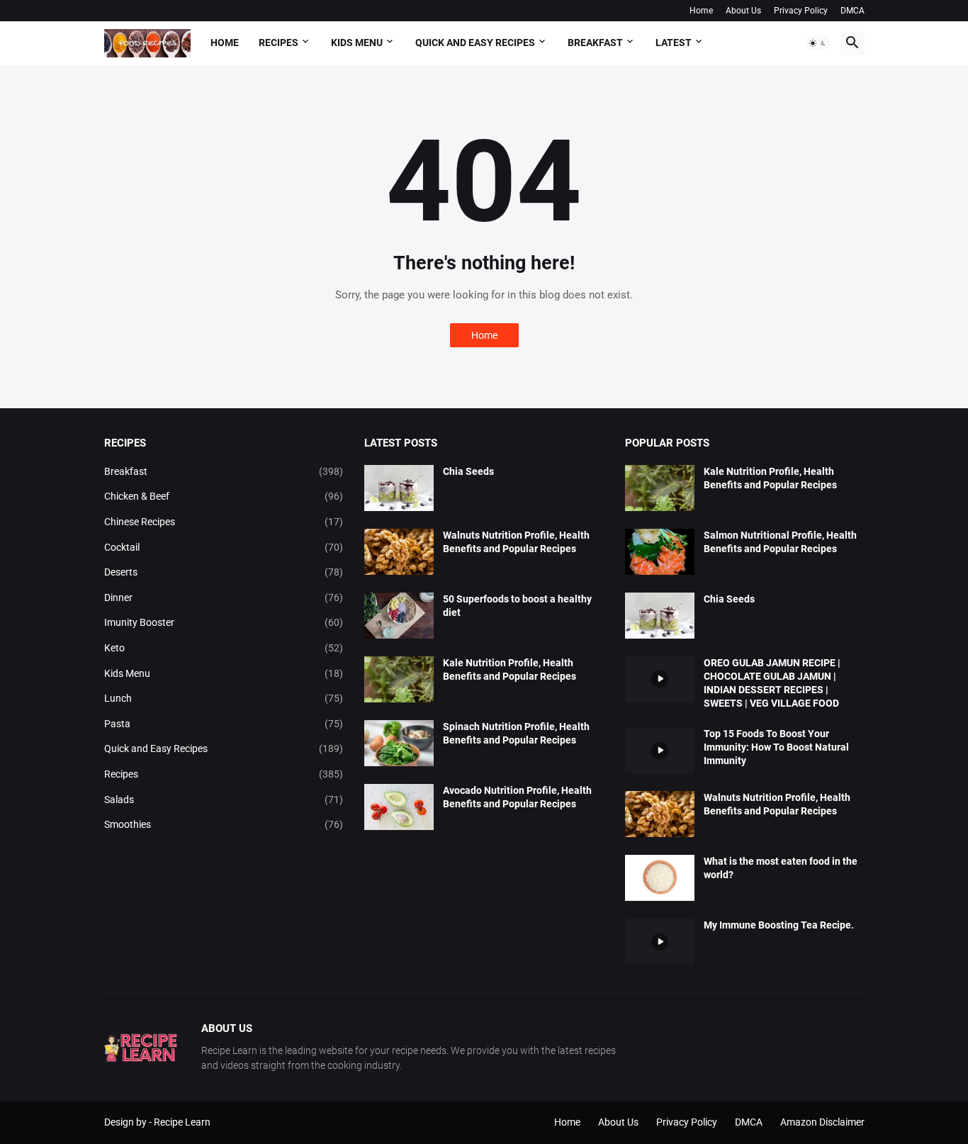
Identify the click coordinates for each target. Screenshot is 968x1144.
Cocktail (224, 547)
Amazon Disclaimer (822, 1122)
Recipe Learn (182, 1122)
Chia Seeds (468, 471)
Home (701, 11)
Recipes (278, 42)
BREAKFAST (595, 42)
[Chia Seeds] (399, 488)
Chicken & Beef (224, 496)
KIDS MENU (357, 42)
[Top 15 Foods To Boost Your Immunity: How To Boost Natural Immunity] (659, 750)
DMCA (852, 11)
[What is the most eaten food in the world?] (659, 878)
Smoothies (224, 824)
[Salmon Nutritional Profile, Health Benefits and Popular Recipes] (659, 552)
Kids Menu (224, 673)
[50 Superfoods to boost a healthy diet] (399, 616)
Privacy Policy (801, 11)
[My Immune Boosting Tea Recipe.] (659, 942)
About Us (743, 11)
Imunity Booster (224, 622)
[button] (818, 43)
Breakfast (224, 471)
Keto (224, 648)
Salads (224, 799)
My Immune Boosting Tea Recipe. (779, 925)
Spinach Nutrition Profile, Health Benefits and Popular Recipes (516, 733)
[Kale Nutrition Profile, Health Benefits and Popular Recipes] (399, 679)
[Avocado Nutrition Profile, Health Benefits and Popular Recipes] (399, 807)
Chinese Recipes (224, 521)
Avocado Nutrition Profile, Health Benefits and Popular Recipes (517, 797)
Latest (673, 42)
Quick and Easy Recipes (224, 748)
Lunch (224, 698)
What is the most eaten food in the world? (780, 868)
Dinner (224, 597)
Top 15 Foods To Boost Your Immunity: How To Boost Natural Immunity (776, 747)
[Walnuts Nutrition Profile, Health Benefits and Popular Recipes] (399, 552)
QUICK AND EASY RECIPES (475, 42)
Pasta (224, 723)
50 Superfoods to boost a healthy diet (517, 605)
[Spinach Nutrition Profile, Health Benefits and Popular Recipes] (399, 743)
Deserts (224, 572)
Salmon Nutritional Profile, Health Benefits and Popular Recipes (780, 541)
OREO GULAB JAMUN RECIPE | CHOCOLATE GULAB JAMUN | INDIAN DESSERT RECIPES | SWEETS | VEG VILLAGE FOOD (772, 683)
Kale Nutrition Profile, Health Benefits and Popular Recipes (509, 669)
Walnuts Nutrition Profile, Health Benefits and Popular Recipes (516, 541)
